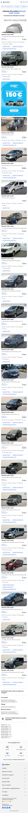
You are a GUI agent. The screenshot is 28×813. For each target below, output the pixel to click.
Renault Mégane (6, 728)
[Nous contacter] (27, 2)
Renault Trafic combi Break (8, 700)
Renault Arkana (6, 729)
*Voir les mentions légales (14, 112)
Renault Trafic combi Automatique (10, 713)
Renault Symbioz (6, 736)
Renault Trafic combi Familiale (9, 701)
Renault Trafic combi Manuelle (9, 712)
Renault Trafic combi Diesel (8, 707)
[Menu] (1, 2)
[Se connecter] (24, 2)
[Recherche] (21, 2)
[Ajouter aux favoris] (25, 20)
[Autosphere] (6, 2)
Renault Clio (5, 724)
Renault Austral (6, 731)
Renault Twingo (6, 734)
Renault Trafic (5, 737)
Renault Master (6, 732)
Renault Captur (6, 726)
